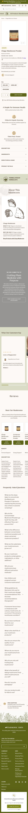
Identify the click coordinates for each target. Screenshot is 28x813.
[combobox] (14, 8)
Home (2, 18)
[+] (7, 95)
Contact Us (4, 763)
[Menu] (25, 5)
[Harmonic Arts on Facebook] (16, 782)
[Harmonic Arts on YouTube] (19, 782)
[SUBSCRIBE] (24, 746)
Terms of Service (19, 761)
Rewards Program (6, 761)
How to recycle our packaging (14, 299)
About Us (3, 753)
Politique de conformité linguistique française (20, 774)
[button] (22, 5)
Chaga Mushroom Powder (11, 18)
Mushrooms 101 (5, 784)
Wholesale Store (19, 763)
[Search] (2, 9)
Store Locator (5, 769)
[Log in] (19, 5)
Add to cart (18, 95)
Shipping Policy (19, 756)
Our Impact (4, 756)
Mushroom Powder (5, 53)
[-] (3, 95)
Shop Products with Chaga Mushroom (13, 238)
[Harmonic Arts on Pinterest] (25, 782)
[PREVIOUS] (1, 179)
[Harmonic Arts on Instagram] (22, 782)
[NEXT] (26, 179)
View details (6, 442)
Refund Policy (18, 753)
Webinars (4, 786)
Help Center (4, 766)
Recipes (3, 789)
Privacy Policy (19, 758)
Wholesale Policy (19, 766)
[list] (14, 33)
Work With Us (5, 758)
